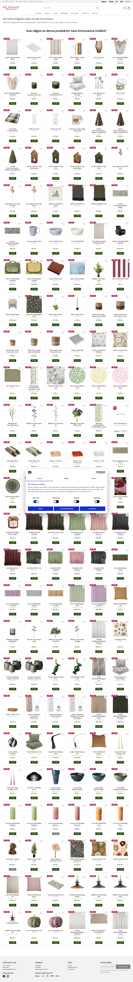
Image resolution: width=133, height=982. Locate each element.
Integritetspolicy (72, 967)
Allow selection (66, 508)
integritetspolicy (105, 972)
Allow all (92, 508)
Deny (40, 508)
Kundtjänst (38, 966)
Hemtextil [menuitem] (85, 13)
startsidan (51, 22)
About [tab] (94, 478)
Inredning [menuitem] (64, 13)
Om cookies (71, 969)
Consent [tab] (39, 478)
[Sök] (97, 8)
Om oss (70, 966)
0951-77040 (6, 967)
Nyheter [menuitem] (38, 13)
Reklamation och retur (41, 969)
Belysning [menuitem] (75, 13)
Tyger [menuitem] (55, 13)
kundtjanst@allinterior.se (9, 969)
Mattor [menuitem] (95, 13)
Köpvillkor (38, 967)
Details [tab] (66, 478)
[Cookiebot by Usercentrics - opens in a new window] (97, 472)
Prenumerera (123, 967)
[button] (124, 8)
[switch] (56, 501)
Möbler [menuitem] (47, 13)
